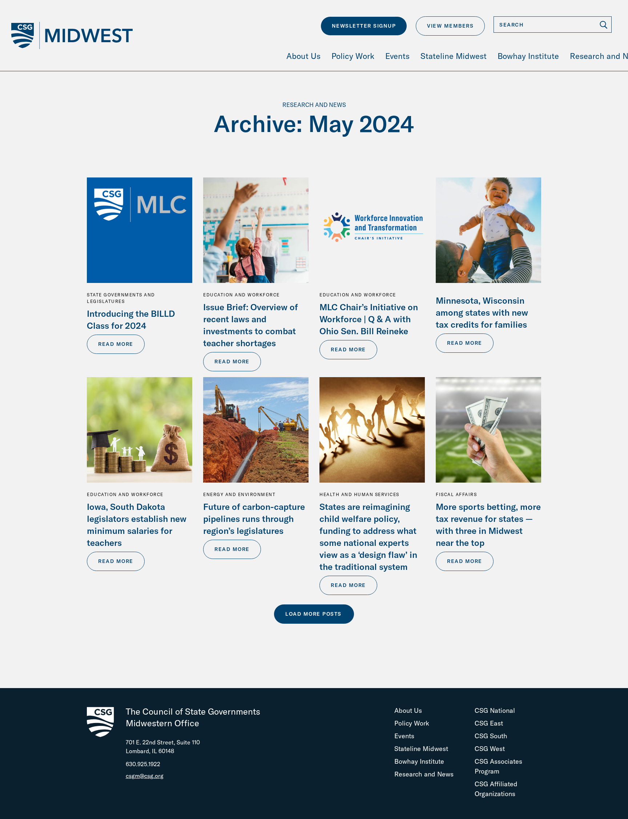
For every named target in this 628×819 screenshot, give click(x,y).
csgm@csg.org (145, 775)
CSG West (490, 748)
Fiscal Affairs (456, 494)
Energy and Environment (239, 494)
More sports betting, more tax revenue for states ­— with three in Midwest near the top (488, 524)
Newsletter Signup (364, 26)
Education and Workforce (241, 294)
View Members (450, 26)
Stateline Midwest (421, 748)
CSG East (489, 723)
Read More (115, 344)
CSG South (491, 736)
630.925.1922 (143, 764)
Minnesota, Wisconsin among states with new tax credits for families (482, 312)
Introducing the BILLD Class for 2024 (131, 319)
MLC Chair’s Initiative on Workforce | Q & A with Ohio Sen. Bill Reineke (368, 318)
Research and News (424, 774)
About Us (408, 710)
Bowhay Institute (419, 761)
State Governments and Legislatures (121, 298)
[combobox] (553, 24)
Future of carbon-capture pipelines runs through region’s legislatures (254, 518)
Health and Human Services (359, 494)
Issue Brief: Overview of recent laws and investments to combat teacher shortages (250, 324)
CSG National (495, 710)
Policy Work (411, 723)
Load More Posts (313, 614)
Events (404, 736)
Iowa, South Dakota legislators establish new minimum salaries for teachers (136, 524)
